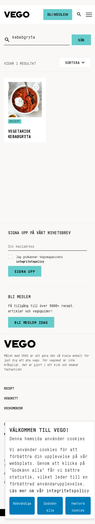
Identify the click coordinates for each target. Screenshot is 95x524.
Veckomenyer (13, 407)
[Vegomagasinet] (16, 14)
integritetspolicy (30, 260)
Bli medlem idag (31, 321)
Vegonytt (11, 397)
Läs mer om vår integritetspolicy (49, 489)
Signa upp (24, 270)
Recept (9, 387)
